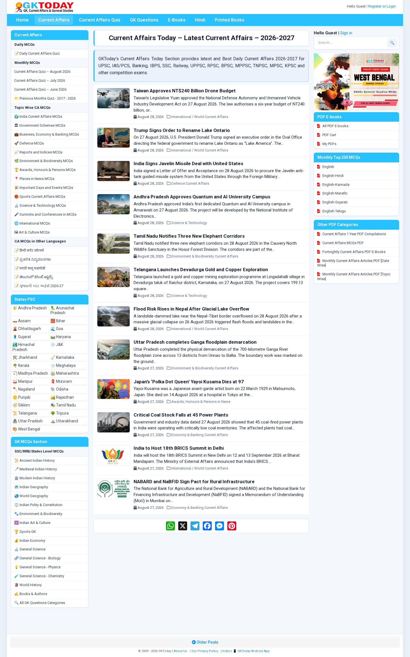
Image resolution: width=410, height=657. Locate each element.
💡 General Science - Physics (37, 567)
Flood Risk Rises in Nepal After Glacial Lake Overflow (191, 309)
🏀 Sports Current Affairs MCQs (39, 196)
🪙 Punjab (21, 397)
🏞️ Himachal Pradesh (24, 347)
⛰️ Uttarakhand (64, 421)
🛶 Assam (22, 321)
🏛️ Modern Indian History (34, 478)
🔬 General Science (29, 549)
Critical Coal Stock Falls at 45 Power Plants (181, 415)
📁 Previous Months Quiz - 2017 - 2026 (45, 98)
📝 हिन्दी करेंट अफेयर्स (29, 250)
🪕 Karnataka (62, 357)
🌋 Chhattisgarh (27, 328)
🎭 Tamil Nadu (63, 405)
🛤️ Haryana (60, 336)
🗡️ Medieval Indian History (35, 469)
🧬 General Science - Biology (37, 558)
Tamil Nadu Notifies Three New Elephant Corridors (189, 236)
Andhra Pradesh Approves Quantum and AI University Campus (202, 196)
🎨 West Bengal (26, 429)
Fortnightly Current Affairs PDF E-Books (353, 252)
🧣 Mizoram (61, 381)
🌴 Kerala (21, 365)
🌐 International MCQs (32, 223)
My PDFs (329, 144)
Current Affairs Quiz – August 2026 (42, 71)
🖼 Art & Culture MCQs (32, 232)
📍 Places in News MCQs (34, 179)
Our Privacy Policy (204, 651)
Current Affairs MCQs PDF (343, 243)
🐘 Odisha (59, 389)
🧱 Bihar (57, 321)
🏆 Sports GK (25, 532)
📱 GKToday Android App (252, 651)
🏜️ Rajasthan (62, 397)
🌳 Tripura (59, 413)
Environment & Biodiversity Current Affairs (204, 256)
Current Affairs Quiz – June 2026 (40, 89)
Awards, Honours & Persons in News (200, 402)
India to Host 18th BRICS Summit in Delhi (179, 448)
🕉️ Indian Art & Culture (32, 523)
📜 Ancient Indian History (34, 460)
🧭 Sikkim (21, 405)
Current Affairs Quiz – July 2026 (39, 80)
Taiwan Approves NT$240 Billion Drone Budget (185, 90)
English (328, 167)
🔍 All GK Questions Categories (39, 603)
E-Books (176, 20)
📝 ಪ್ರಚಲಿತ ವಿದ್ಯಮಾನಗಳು (32, 259)
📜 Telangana (25, 413)
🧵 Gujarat (22, 336)
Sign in (346, 32)
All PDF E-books (335, 126)
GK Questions (144, 20)
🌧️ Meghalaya (63, 365)
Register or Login (382, 6)
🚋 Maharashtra (64, 373)
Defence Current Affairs (190, 183)
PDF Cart (329, 135)
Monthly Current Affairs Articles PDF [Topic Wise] (353, 276)
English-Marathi (334, 193)
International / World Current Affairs (199, 117)
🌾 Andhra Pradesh (30, 308)
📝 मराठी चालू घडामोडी (29, 268)
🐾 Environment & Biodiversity (38, 514)
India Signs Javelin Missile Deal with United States (188, 163)
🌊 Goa (56, 328)
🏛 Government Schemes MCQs (39, 125)
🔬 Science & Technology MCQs (40, 205)
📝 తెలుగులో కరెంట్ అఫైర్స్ (33, 277)
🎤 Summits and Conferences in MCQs (45, 214)
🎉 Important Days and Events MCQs (43, 188)
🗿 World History (28, 585)
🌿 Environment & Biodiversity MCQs (43, 161)
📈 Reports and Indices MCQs (38, 152)
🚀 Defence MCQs (29, 143)
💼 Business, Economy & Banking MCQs (46, 134)
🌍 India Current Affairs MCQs (38, 116)
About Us (180, 651)
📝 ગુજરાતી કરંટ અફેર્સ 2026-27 (38, 286)
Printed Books (229, 20)
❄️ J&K (56, 344)
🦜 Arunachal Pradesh (62, 310)
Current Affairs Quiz (99, 20)
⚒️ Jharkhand (25, 357)
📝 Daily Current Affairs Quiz (37, 53)
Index (226, 651)
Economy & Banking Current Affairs (199, 435)
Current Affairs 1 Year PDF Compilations (354, 234)
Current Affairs (53, 20)
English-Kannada (335, 184)
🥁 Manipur (23, 381)
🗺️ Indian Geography (31, 487)
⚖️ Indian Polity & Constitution (38, 505)
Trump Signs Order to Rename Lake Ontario (182, 130)
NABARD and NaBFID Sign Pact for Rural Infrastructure (194, 481)
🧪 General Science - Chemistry (39, 576)
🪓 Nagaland (24, 389)
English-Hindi (333, 176)
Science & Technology (189, 223)
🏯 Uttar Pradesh (28, 421)
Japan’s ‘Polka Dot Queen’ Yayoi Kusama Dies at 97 (189, 381)
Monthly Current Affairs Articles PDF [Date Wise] (353, 263)
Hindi (200, 20)
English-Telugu (334, 211)
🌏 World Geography (31, 496)
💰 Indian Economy (29, 540)
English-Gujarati (335, 202)
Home (22, 20)
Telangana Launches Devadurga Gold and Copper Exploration (201, 269)
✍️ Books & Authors (30, 594)
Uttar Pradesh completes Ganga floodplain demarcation (195, 342)
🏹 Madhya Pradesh (30, 373)
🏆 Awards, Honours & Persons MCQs (45, 170)
